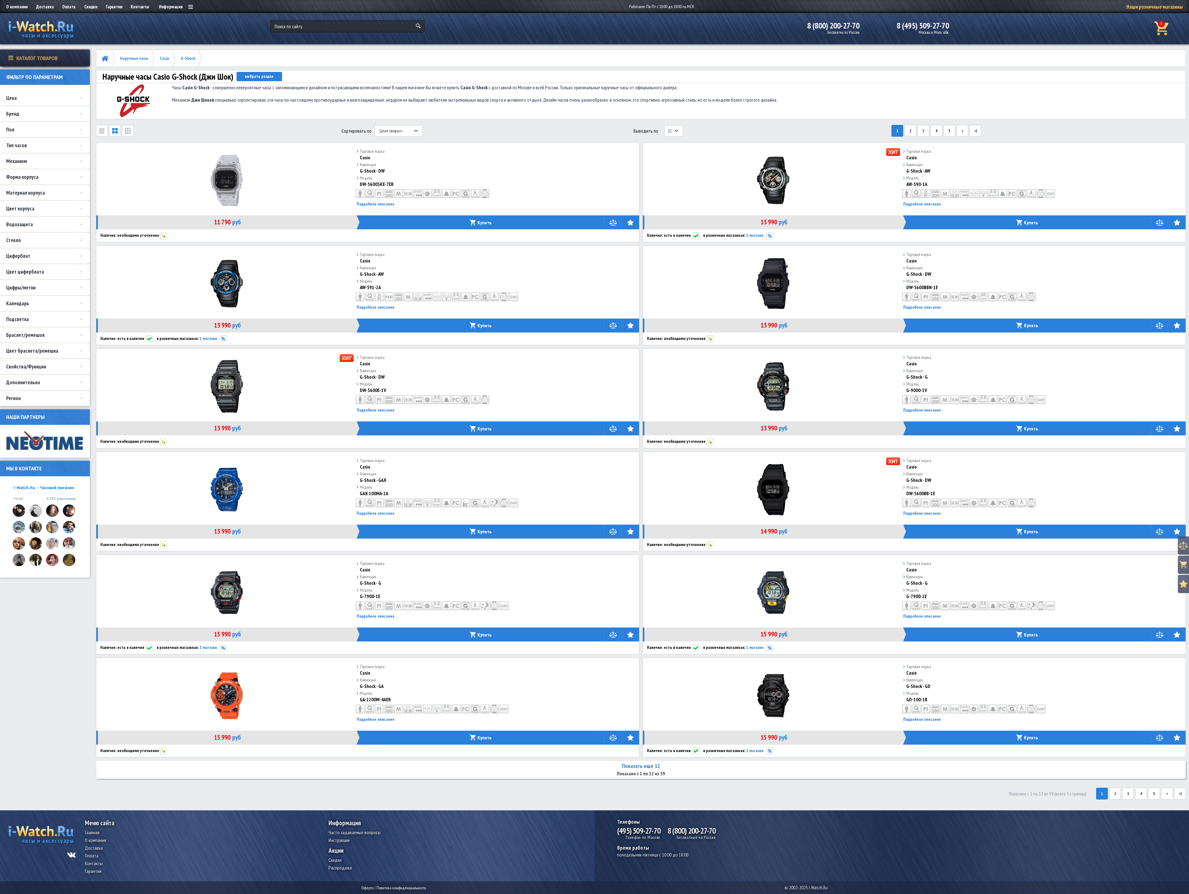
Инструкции (339, 840)
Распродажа (340, 868)
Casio (164, 58)
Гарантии (114, 7)
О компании (17, 7)
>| (975, 131)
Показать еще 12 (641, 765)
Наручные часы (134, 58)
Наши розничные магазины (1154, 6)
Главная (92, 832)
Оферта (367, 888)
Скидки (90, 7)
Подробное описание (375, 204)
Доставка (45, 7)
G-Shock (188, 58)
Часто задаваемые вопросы (355, 832)
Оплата (69, 7)
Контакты (140, 7)
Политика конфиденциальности (401, 888)
